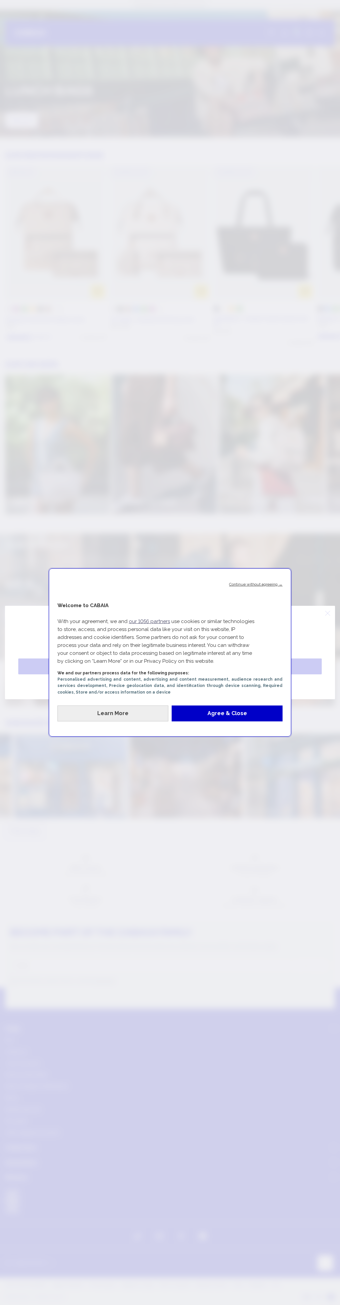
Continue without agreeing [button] (256, 584)
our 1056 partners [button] (149, 621)
